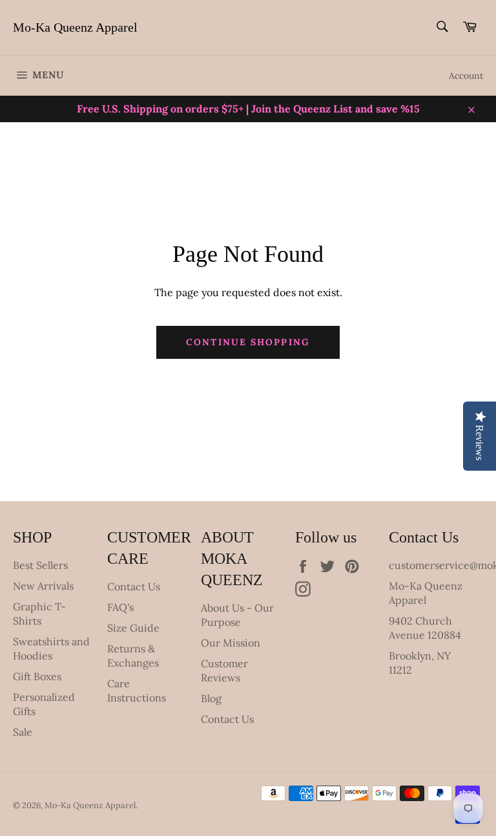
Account (466, 75)
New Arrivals (43, 585)
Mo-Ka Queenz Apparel (75, 27)
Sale (22, 731)
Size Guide (133, 627)
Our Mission (230, 642)
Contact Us (133, 586)
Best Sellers (40, 565)
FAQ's (120, 607)
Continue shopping (248, 342)
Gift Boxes (37, 676)
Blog (211, 698)
